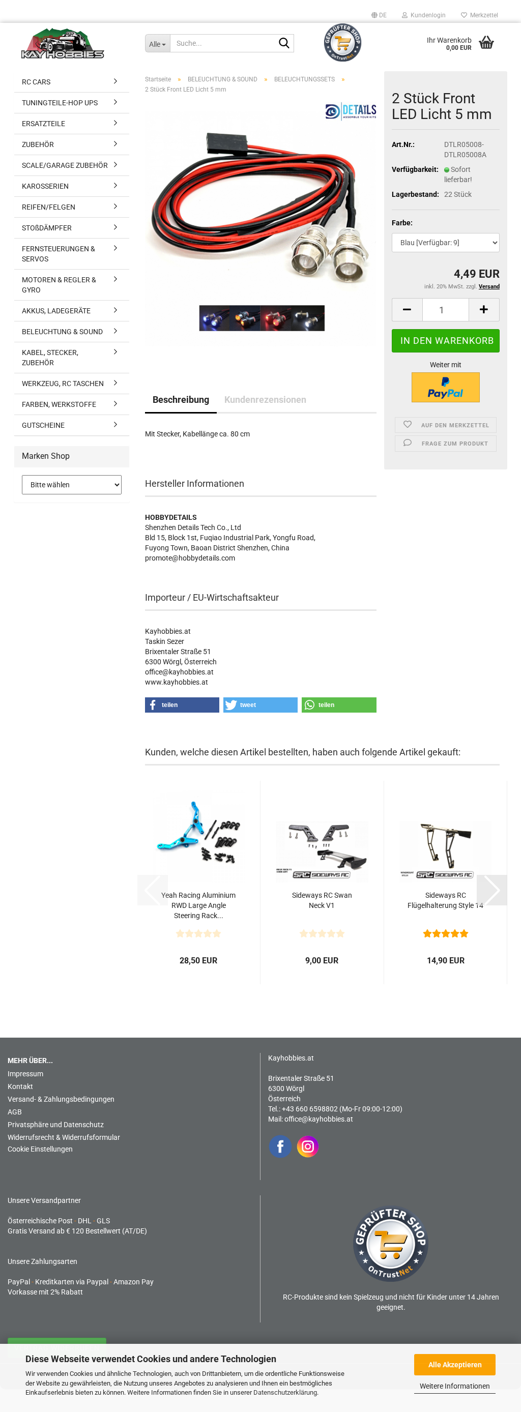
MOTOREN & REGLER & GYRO (59, 285)
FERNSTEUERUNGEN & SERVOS (58, 254)
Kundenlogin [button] (427, 15)
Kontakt (20, 1086)
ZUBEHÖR (38, 144)
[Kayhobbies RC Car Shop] (75, 43)
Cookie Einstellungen (40, 1149)
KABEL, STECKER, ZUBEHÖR (50, 357)
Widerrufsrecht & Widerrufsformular (64, 1137)
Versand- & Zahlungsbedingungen (61, 1099)
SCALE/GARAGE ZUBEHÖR (65, 165)
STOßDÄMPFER (47, 228)
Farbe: (402, 223)
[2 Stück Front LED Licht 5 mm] (261, 228)
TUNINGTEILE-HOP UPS (60, 103)
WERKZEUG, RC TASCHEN (63, 383)
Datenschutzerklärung (285, 1392)
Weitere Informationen (455, 1386)
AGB (15, 1112)
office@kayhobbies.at (318, 1119)
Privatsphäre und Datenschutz (56, 1125)
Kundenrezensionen (265, 399)
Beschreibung (181, 399)
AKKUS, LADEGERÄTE (56, 311)
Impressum (25, 1074)
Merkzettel (482, 15)
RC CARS (36, 82)
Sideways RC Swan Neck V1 (322, 900)
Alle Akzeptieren (455, 1365)
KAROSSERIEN (45, 186)
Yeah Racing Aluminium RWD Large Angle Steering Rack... (198, 905)
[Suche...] (284, 44)
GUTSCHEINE (43, 425)
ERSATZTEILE (43, 124)
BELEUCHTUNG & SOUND (62, 332)
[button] (379, 15)
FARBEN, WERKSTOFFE (59, 404)
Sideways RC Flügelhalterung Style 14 (445, 900)
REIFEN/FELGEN (48, 207)
